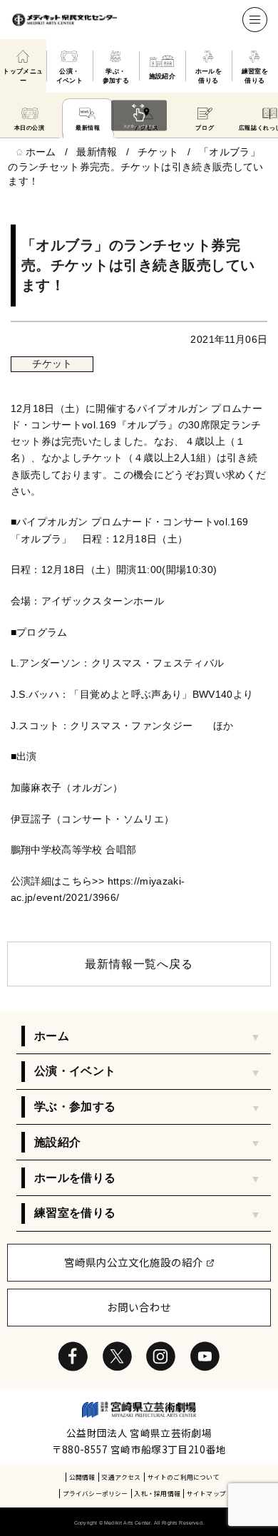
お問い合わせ (139, 1306)
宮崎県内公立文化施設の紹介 (133, 1261)
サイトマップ (206, 1493)
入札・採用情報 (157, 1493)
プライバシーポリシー (95, 1493)
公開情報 (82, 1477)
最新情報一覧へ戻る (138, 964)
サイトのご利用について (184, 1477)
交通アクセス (120, 1477)
